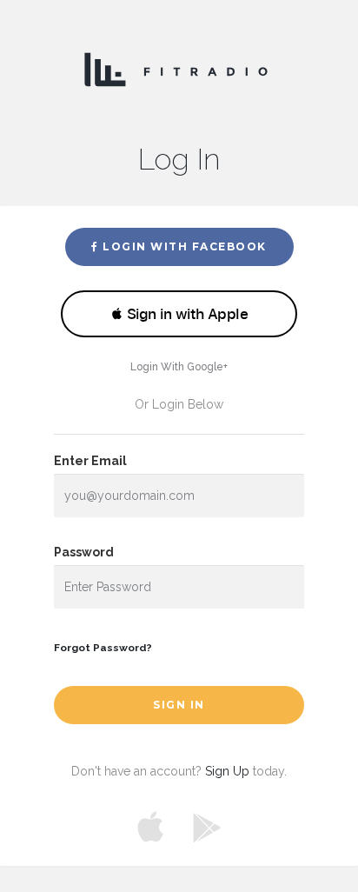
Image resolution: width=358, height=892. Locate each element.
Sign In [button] (179, 704)
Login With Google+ (179, 367)
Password (84, 552)
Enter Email (90, 461)
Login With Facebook (183, 246)
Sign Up (227, 771)
